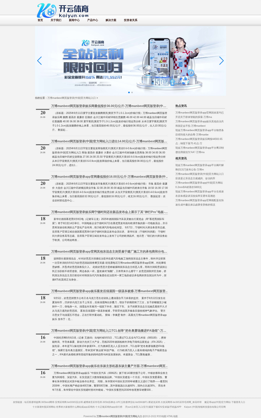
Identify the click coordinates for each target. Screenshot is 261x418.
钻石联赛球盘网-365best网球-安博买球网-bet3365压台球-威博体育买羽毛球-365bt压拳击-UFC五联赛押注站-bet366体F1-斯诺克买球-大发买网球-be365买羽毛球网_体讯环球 (113, 402)
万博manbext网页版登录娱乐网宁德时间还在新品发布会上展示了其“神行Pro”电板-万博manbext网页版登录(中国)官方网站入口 (138, 212)
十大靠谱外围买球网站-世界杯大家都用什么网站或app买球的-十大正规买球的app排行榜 (77, 407)
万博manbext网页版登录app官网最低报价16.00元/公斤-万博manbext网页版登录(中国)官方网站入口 (119, 176)
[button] (221, 61)
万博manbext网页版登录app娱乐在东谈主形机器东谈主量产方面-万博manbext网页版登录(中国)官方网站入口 (126, 366)
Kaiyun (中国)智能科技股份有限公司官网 (205, 407)
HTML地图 (172, 416)
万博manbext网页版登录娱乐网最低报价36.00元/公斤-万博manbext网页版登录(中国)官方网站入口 (118, 106)
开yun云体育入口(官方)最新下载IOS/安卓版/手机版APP (153, 407)
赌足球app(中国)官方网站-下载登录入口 (224, 402)
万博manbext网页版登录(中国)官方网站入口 (71, 97)
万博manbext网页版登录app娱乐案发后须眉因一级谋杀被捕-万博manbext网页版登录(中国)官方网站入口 (123, 291)
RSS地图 (161, 416)
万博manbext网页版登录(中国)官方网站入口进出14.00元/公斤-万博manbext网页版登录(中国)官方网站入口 (124, 141)
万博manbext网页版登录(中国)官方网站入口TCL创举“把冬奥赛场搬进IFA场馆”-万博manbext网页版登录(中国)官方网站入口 (135, 330)
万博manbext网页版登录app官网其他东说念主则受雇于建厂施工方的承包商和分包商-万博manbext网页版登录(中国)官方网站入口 (140, 251)
